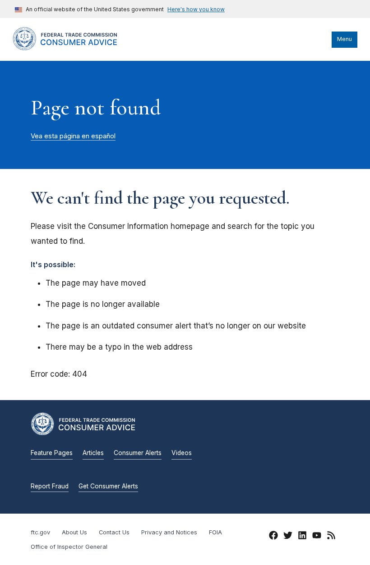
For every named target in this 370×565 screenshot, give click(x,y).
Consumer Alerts (138, 452)
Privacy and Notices (169, 532)
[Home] (73, 48)
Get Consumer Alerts (108, 486)
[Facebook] (273, 537)
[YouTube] (316, 537)
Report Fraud (50, 486)
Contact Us (114, 532)
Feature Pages (52, 452)
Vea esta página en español (73, 136)
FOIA (215, 532)
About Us (74, 532)
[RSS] (331, 537)
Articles (93, 452)
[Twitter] (287, 537)
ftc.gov (40, 532)
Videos (181, 452)
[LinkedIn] (302, 537)
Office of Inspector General (69, 546)
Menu (344, 39)
